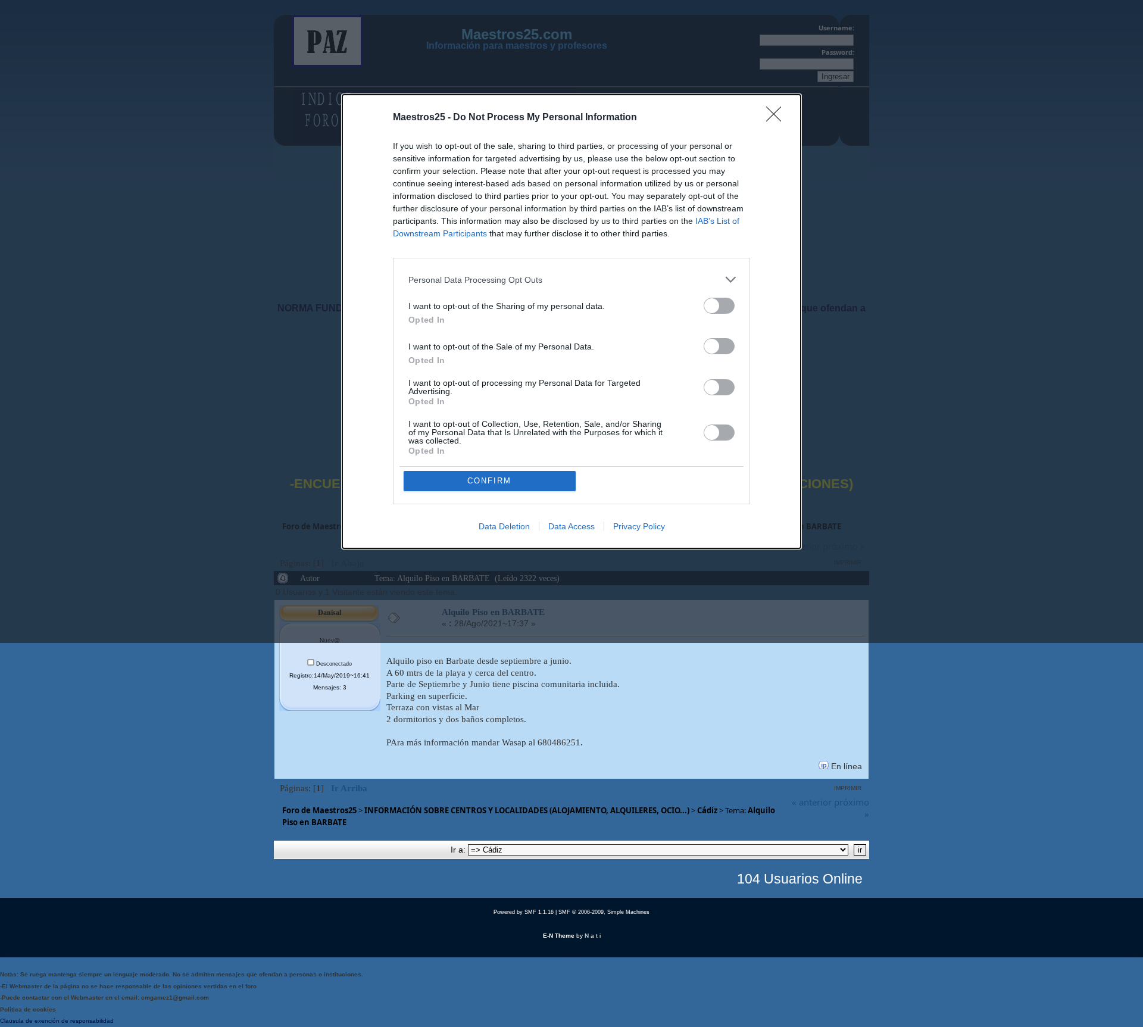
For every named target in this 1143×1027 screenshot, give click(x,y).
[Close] (777, 118)
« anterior (812, 802)
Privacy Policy (639, 526)
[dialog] (571, 321)
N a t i (593, 935)
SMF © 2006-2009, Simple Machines (603, 912)
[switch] (719, 306)
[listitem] (571, 279)
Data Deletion (504, 526)
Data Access (571, 526)
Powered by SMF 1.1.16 (524, 912)
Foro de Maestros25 (319, 810)
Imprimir (847, 788)
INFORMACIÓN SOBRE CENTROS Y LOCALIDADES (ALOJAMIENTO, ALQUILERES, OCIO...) (526, 810)
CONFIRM (489, 480)
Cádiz (707, 810)
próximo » (851, 808)
